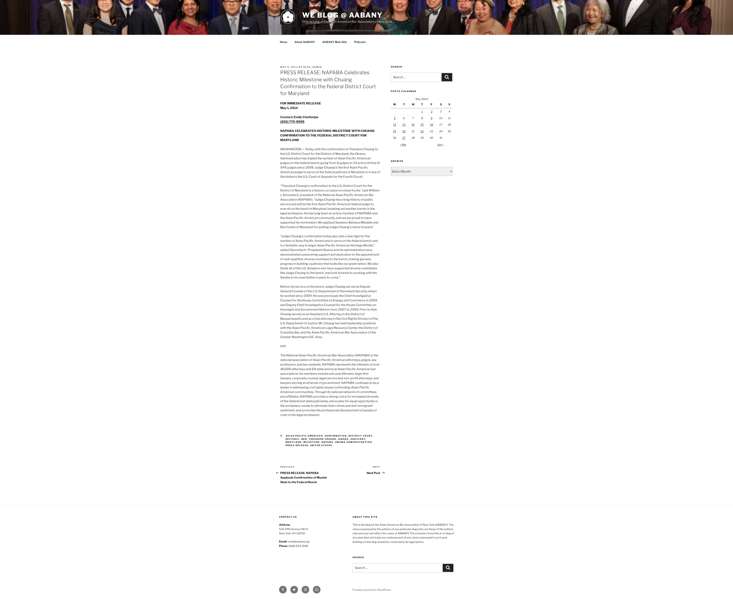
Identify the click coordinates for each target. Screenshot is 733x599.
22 (422, 131)
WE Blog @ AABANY (342, 15)
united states (321, 445)
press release (297, 445)
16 (431, 124)
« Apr (403, 144)
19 (394, 131)
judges (343, 439)
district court (361, 435)
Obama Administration (353, 442)
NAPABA (327, 442)
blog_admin (312, 67)
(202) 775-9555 (292, 122)
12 (394, 124)
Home (283, 42)
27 (403, 137)
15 (422, 124)
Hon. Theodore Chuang (318, 439)
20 (404, 131)
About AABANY (305, 42)
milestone (311, 442)
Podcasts (360, 42)
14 (413, 124)
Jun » (440, 144)
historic (292, 439)
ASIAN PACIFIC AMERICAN (304, 435)
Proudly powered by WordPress (372, 589)
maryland (294, 442)
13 (403, 124)
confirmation (336, 435)
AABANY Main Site (334, 42)
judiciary (357, 439)
